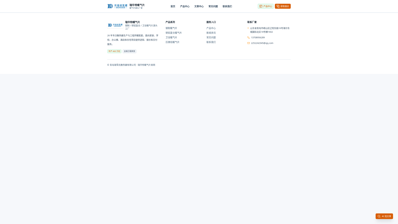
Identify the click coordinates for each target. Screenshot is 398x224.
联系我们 (227, 6)
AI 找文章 (386, 216)
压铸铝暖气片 (173, 42)
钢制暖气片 (171, 28)
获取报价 (284, 6)
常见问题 (213, 6)
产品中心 (185, 6)
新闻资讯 (211, 32)
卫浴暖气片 (171, 37)
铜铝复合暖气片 (174, 32)
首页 (173, 6)
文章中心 (199, 6)
